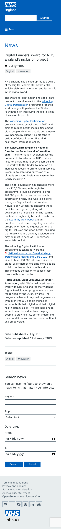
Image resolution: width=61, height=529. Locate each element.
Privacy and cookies (14, 486)
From (8, 432)
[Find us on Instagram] (25, 506)
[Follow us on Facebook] (19, 506)
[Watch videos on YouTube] (39, 506)
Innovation (23, 71)
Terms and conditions (15, 482)
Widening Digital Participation (27, 121)
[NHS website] (12, 520)
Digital (10, 71)
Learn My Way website (22, 219)
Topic (8, 411)
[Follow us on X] (12, 506)
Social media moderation (17, 489)
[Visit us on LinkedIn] (32, 506)
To (6, 448)
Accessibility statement (16, 493)
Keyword (10, 396)
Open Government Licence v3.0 (21, 496)
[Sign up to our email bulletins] (5, 506)
